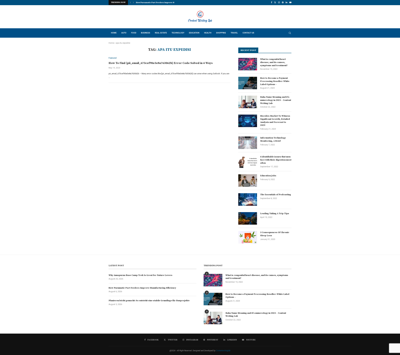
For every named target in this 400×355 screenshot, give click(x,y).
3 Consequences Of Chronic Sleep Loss (274, 234)
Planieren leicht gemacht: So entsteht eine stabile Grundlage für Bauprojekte (149, 300)
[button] (130, 2)
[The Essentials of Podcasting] (247, 199)
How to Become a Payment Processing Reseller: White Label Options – (274, 81)
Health (207, 33)
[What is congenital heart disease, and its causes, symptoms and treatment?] (247, 64)
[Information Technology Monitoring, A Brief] (247, 142)
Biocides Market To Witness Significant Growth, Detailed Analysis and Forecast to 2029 (275, 121)
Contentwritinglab (223, 351)
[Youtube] (290, 2)
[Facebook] (271, 2)
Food (133, 33)
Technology (178, 33)
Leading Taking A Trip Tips (274, 213)
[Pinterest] (283, 2)
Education (194, 33)
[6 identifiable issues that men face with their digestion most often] (247, 161)
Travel (234, 33)
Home (114, 33)
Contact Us (248, 33)
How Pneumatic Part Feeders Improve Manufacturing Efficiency (166, 2)
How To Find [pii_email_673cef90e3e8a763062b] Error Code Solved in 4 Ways (161, 63)
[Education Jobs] (247, 180)
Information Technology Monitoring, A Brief (273, 139)
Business (145, 33)
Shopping (221, 33)
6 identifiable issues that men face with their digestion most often (275, 159)
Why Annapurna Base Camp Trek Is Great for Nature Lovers (140, 275)
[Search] (289, 33)
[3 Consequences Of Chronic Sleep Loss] (247, 237)
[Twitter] (275, 2)
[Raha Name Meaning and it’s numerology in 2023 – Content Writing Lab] (247, 102)
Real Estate (161, 33)
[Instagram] (279, 2)
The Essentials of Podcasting (275, 194)
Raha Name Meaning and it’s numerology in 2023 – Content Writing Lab (275, 100)
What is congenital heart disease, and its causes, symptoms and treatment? (274, 62)
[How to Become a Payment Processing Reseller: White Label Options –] (247, 83)
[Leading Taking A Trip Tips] (247, 218)
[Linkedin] (286, 2)
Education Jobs (268, 175)
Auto (123, 33)
